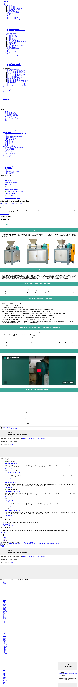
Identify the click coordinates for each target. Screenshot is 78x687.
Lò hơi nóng (9, 44)
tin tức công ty (7, 88)
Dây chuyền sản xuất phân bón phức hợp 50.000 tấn (16, 85)
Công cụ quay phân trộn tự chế (6, 543)
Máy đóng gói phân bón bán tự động (56, 543)
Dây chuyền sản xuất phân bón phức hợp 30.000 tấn (16, 84)
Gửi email (2, 545)
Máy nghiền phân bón (7, 132)
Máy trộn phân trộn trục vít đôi (23, 543)
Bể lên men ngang (10, 10)
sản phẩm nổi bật (23, 542)
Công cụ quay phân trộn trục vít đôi (13, 12)
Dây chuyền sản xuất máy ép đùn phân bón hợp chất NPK (17, 81)
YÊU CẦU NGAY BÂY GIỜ (6, 532)
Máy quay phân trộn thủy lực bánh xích (14, 8)
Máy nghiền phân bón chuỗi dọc (13, 28)
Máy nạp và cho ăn (10, 62)
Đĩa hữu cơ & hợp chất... (11, 193)
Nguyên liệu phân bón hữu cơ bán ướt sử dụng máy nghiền (18, 27)
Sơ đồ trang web (30, 542)
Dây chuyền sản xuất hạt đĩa (12, 76)
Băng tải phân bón (8, 52)
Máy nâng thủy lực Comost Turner (13, 9)
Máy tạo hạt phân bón (9, 16)
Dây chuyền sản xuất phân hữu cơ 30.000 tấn (15, 75)
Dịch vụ (6, 94)
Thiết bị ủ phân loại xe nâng (12, 14)
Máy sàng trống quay (11, 50)
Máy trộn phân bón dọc (11, 39)
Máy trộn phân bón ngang (12, 36)
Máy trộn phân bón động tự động (13, 58)
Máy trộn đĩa (9, 37)
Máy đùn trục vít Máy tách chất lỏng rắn (14, 59)
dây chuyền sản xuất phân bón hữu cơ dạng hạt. (16, 73)
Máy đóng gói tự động (9, 169)
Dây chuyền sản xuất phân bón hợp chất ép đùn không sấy (17, 80)
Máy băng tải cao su (11, 53)
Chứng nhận (7, 98)
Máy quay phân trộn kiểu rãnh (12, 6)
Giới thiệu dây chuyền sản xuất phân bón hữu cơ (16, 70)
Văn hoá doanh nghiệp (9, 93)
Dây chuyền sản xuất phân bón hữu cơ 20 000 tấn (16, 74)
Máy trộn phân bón (8, 34)
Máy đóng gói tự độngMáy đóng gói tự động (15, 63)
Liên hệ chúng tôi (6, 99)
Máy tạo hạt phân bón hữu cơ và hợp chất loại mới (16, 21)
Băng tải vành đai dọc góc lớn (12, 55)
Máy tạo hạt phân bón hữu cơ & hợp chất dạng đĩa (16, 20)
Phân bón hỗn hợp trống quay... (12, 198)
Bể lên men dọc (10, 13)
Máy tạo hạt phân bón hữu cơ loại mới (14, 18)
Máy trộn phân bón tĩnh (11, 66)
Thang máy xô (10, 56)
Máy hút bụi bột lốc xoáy (11, 46)
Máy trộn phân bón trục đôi (12, 35)
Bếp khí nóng (14, 543)
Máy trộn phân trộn (8, 5)
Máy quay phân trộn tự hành (44, 543)
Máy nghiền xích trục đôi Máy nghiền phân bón (16, 30)
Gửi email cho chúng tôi (4, 214)
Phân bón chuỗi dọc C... (10, 184)
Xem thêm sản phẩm (9, 468)
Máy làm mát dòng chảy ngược (13, 48)
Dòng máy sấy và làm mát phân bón (11, 40)
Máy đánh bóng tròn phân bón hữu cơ (14, 65)
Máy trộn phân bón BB (11, 38)
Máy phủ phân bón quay (11, 43)
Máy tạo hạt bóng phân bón (34, 543)
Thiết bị (4, 4)
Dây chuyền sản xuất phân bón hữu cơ (12, 69)
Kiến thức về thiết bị (8, 90)
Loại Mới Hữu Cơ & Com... (11, 189)
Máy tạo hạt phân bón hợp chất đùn (13, 17)
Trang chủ (4, 3)
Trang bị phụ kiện (8, 57)
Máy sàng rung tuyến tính (12, 51)
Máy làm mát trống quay (11, 42)
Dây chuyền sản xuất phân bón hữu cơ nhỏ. (15, 71)
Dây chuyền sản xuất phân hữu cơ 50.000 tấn (15, 77)
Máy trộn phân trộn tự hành (12, 15)
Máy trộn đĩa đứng (8, 167)
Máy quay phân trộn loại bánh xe (13, 11)
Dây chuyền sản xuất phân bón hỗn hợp (14, 79)
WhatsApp (2, 546)
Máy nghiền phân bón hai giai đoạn (13, 29)
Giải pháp (4, 86)
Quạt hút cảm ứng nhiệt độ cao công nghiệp (15, 45)
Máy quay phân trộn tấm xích (12, 7)
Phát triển (6, 97)
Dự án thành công (8, 89)
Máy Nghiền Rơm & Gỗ (11, 33)
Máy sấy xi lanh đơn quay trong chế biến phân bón (16, 41)
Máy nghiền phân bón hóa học (12, 32)
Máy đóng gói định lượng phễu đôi (13, 64)
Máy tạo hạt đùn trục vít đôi (12, 24)
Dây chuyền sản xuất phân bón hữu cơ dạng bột (16, 72)
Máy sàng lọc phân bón (9, 49)
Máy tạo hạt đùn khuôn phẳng (12, 23)
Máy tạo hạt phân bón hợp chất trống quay (15, 19)
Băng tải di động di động (11, 54)
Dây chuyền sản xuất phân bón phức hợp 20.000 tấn (16, 83)
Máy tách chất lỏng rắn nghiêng (13, 67)
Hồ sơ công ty (7, 92)
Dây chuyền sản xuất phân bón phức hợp (12, 78)
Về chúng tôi (5, 91)
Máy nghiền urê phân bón (12, 31)
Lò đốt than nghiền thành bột (12, 47)
